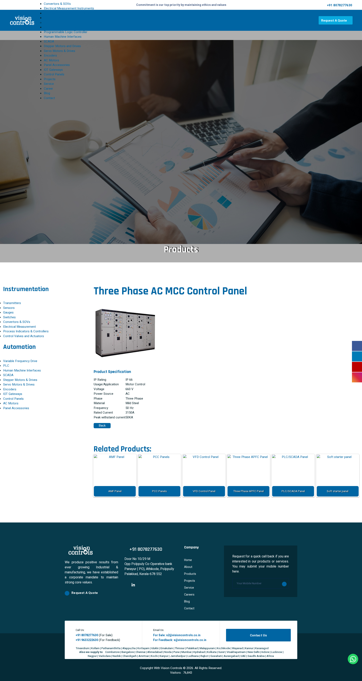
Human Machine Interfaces (62, 36)
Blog (47, 93)
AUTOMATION (53, 22)
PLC (6, 365)
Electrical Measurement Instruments (69, 8)
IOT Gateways (53, 69)
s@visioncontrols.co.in (190, 640)
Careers (189, 594)
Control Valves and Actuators (64, 17)
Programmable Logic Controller (65, 32)
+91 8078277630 (339, 5)
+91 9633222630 (87, 640)
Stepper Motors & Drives (20, 380)
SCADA (49, 41)
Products (190, 574)
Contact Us (258, 635)
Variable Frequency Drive (61, 27)
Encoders (50, 55)
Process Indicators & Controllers (66, 13)
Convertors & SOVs (57, 3)
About (188, 567)
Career (48, 88)
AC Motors (51, 60)
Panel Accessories (57, 65)
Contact (49, 98)
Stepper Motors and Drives (62, 46)
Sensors (9, 308)
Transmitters (12, 303)
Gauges (8, 312)
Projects (50, 79)
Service (49, 83)
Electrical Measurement (19, 326)
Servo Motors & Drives (59, 51)
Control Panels (54, 74)
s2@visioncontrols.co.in (183, 635)
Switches (9, 317)
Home (188, 560)
